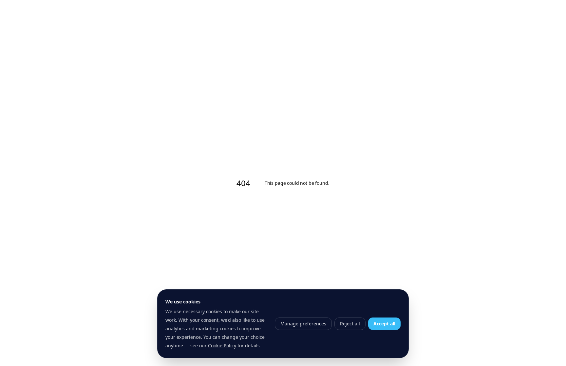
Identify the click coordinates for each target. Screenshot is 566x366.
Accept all (384, 323)
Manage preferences (303, 323)
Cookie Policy (222, 345)
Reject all (350, 323)
